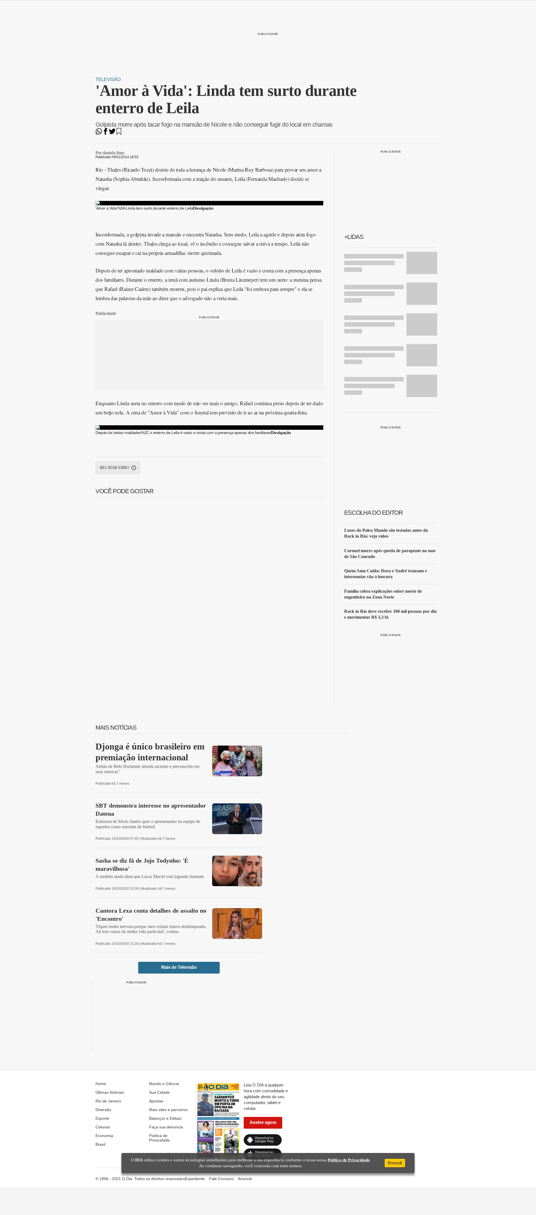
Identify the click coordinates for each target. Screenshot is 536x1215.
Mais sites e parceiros (168, 1109)
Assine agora (263, 1122)
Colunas (102, 1127)
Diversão (103, 1109)
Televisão (108, 79)
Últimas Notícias (109, 1092)
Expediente (195, 1178)
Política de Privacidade (159, 1137)
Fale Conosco (221, 1178)
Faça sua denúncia (166, 1127)
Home (100, 1083)
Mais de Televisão (179, 967)
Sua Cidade (159, 1092)
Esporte (102, 1118)
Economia (104, 1135)
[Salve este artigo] (119, 133)
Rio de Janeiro (108, 1101)
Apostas (156, 1101)
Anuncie (245, 1178)
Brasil (100, 1144)
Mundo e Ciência (164, 1083)
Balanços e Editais (165, 1118)
